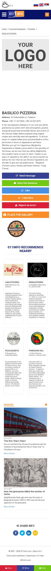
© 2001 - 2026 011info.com (20, 551)
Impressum (31, 556)
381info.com (25, 560)
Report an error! (27, 205)
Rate (44, 568)
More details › (9, 453)
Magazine (8, 405)
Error (10, 568)
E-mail (40, 556)
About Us (37, 551)
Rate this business (27, 183)
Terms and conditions (15, 556)
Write (27, 568)
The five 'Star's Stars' (15, 441)
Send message (27, 175)
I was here (27, 197)
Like (27, 190)
